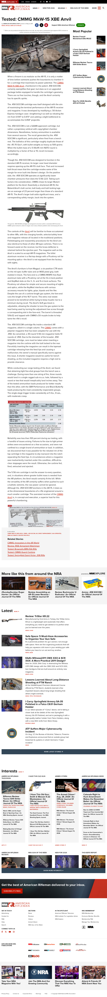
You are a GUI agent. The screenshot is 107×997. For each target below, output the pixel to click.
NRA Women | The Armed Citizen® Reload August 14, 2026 (66, 831)
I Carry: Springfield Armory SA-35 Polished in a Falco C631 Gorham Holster (44, 704)
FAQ (3, 919)
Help (3, 922)
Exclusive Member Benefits (90, 916)
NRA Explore (59, 919)
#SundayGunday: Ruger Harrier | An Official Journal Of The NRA (13, 594)
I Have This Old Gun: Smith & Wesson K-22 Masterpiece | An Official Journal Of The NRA (40, 799)
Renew (27, 2)
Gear (31, 653)
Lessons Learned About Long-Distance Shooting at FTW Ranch (47, 681)
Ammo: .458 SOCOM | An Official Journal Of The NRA (92, 594)
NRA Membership (87, 913)
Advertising (5, 913)
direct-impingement (44, 533)
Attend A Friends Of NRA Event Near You (91, 982)
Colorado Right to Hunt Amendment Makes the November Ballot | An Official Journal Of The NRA (93, 799)
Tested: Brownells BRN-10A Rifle (22, 549)
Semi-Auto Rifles (15, 25)
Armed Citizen (61, 776)
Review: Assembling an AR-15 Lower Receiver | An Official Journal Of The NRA (39, 596)
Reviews (61, 8)
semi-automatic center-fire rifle (19, 535)
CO (92, 806)
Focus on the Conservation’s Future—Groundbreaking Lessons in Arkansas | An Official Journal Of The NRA (93, 835)
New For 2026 (49, 8)
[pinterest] (46, 24)
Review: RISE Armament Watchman (24, 545)
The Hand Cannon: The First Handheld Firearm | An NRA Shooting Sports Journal (39, 815)
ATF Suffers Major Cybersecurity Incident (43, 730)
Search (4, 925)
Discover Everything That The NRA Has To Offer (65, 983)
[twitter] (41, 24)
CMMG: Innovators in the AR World (23, 542)
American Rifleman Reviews (10, 853)
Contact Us (5, 916)
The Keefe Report (89, 852)
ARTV (3, 845)
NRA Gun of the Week (79, 8)
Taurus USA (7, 805)
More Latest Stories (62, 751)
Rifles (8, 25)
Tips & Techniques (35, 696)
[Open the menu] (99, 8)
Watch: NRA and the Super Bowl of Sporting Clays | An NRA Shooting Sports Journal (13, 813)
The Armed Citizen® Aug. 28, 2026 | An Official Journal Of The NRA (66, 798)
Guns (31, 630)
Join (22, 2)
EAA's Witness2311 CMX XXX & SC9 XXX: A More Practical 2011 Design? (45, 659)
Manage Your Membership (90, 922)
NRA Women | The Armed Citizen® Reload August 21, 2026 (66, 822)
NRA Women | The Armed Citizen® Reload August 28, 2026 (66, 813)
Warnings (38, 994)
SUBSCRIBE (12, 891)
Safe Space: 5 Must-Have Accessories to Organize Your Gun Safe (46, 637)
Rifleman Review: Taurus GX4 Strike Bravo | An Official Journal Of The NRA (12, 800)
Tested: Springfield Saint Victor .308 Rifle (26, 555)
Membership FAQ (87, 919)
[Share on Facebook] (36, 24)
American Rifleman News (93, 776)
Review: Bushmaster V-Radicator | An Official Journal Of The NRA (66, 594)
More (16, 611)
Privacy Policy (5, 994)
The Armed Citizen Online (65, 806)
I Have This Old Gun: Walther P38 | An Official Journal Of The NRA (39, 833)
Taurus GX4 (12, 807)
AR (37, 533)
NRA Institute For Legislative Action (66, 916)
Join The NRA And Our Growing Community (39, 982)
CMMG (48, 327)
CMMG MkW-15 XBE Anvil (15, 533)
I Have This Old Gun (36, 776)
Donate (33, 2)
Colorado (86, 806)
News (35, 8)
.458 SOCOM (31, 533)
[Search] (103, 8)
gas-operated (56, 533)
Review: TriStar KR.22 (37, 616)
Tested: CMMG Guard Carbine (21, 552)
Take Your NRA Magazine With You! (11, 982)
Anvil (27, 231)
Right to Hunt (98, 806)
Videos (30, 919)
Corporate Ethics (27, 994)
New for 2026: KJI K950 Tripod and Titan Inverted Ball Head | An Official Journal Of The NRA (93, 813)
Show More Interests (64, 870)
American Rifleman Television (10, 777)
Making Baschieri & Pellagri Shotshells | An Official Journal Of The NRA (12, 831)
